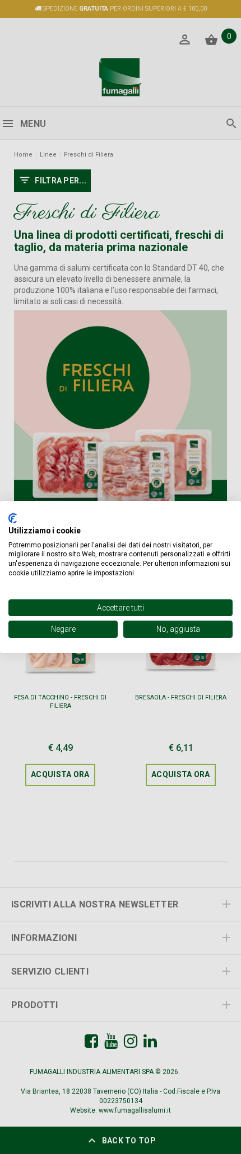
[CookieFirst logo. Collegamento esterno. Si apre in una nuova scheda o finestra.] (12, 518)
